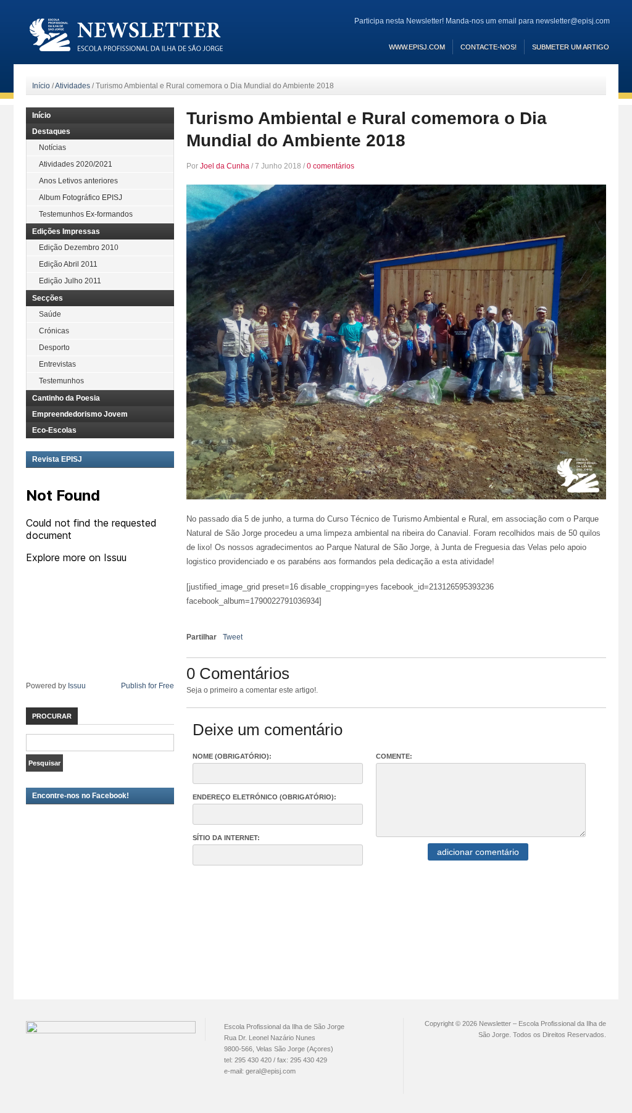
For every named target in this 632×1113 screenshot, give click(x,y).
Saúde (50, 314)
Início (41, 85)
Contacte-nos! (488, 47)
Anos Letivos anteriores (78, 181)
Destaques (51, 131)
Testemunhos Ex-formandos (86, 214)
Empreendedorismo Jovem (80, 414)
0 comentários (330, 166)
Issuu (77, 686)
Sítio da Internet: (226, 837)
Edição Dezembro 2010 (78, 247)
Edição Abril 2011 (68, 264)
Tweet (233, 637)
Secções (47, 298)
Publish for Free (147, 686)
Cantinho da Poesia (66, 398)
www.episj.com (417, 47)
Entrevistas (57, 364)
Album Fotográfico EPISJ (80, 197)
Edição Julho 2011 (70, 281)
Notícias (52, 147)
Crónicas (54, 331)
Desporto (54, 347)
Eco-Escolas (54, 430)
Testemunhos (61, 381)
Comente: (394, 756)
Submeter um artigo (570, 47)
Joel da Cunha (224, 166)
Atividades (72, 85)
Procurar (52, 716)
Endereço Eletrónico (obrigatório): (264, 797)
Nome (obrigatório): (232, 756)
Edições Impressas (66, 231)
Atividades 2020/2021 (75, 164)
